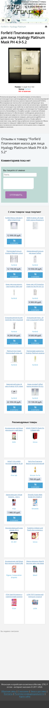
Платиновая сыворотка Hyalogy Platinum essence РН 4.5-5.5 (35, 353)
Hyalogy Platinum (18, 26)
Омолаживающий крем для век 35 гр (14, 529)
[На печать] (46, 27)
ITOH (14, 608)
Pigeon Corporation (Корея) (14, 576)
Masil (35, 575)
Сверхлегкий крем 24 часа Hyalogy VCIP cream (14, 385)
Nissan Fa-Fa (35, 475)
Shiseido (35, 508)
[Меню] (3, 20)
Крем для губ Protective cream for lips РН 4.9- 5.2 (35, 285)
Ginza (35, 442)
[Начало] (24, 16)
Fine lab (14, 475)
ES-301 (14, 542)
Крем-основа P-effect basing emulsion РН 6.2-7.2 (35, 386)
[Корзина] (8, 20)
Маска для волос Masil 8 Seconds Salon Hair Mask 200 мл (35, 563)
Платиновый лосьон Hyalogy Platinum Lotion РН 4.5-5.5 (14, 253)
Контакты (8, 694)
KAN (14, 442)
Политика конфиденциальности (29, 694)
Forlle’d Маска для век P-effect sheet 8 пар (14, 219)
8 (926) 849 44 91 (36, 6)
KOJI (14, 508)
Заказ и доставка (38, 691)
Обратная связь (8, 691)
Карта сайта (24, 696)
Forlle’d (4, 26)
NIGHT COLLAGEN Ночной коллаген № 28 (13, 462)
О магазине (23, 691)
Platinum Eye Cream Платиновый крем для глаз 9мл (14, 353)
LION (35, 608)
